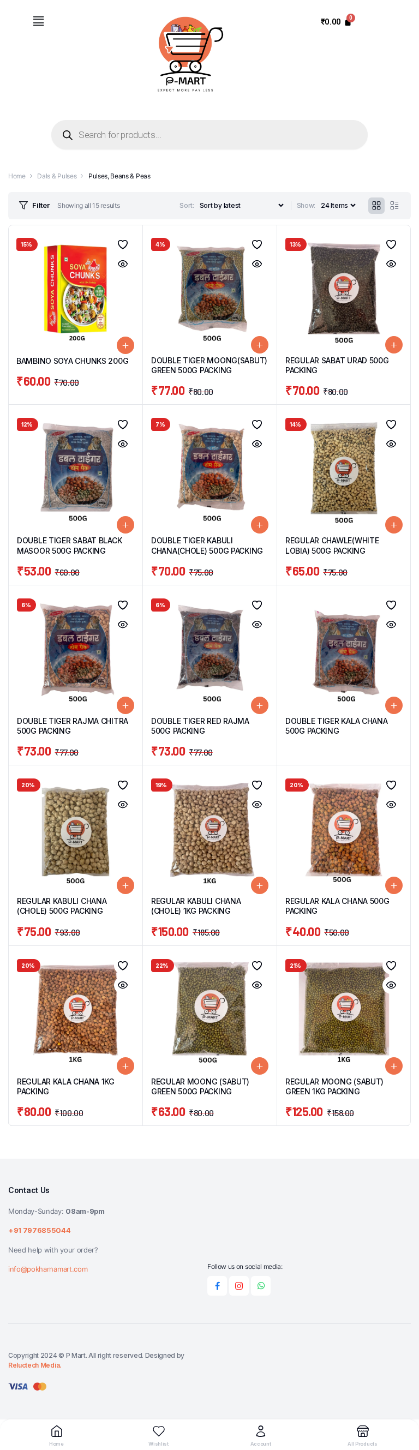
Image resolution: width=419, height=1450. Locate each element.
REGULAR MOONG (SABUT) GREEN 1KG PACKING (334, 1086)
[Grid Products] (376, 205)
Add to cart (125, 345)
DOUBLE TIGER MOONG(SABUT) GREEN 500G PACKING (209, 365)
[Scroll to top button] (401, 1401)
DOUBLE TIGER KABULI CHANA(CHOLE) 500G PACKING (207, 545)
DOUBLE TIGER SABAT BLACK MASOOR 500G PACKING (69, 545)
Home (17, 176)
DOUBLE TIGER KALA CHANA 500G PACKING (336, 725)
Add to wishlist (122, 244)
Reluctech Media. (35, 1365)
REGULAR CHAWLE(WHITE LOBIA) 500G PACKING (332, 545)
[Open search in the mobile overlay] (209, 135)
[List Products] (394, 205)
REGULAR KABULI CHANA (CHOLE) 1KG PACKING (196, 905)
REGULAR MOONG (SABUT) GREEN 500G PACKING (200, 1086)
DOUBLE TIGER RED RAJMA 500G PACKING (200, 725)
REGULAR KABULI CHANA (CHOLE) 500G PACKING (61, 905)
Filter (40, 205)
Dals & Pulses (56, 176)
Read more (394, 705)
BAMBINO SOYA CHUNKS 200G (72, 361)
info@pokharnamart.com (47, 1269)
